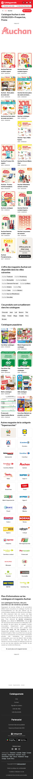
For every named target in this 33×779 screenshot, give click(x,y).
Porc (26, 316)
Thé (26, 312)
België (24, 753)
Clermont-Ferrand (10, 283)
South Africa (10, 758)
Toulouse (7, 276)
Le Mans (25, 283)
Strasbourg (20, 276)
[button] (26, 2)
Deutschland (11, 755)
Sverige (4, 758)
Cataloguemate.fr (21, 764)
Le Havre (21, 280)
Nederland (21, 756)
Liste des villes (17, 709)
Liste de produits (16, 712)
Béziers (17, 290)
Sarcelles (7, 297)
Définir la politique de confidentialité (16, 768)
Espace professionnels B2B (16, 728)
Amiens (7, 287)
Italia (10, 756)
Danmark (18, 755)
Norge (26, 756)
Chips (4, 316)
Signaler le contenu (16, 705)
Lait (16, 312)
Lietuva (15, 756)
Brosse (4, 319)
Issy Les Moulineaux (10, 294)
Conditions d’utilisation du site (16, 771)
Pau (17, 287)
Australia (18, 753)
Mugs (15, 316)
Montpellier (8, 280)
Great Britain (5, 756)
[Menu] (30, 2)
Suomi (23, 755)
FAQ (16, 699)
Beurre (21, 312)
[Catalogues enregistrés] (23, 2)
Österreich (13, 753)
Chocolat (5, 312)
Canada (28, 753)
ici (30, 621)
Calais (6, 290)
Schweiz (4, 755)
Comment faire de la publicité (16, 725)
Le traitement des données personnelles (16, 775)
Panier (10, 316)
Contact (16, 702)
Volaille (21, 316)
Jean (11, 312)
